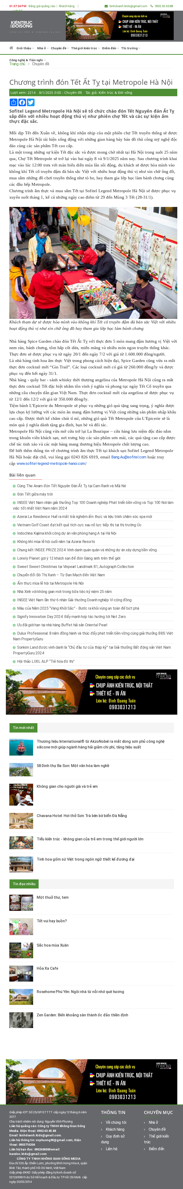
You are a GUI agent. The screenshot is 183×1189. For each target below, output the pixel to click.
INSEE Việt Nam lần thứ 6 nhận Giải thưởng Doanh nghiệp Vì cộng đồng (74, 600)
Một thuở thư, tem (53, 897)
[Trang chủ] (11, 50)
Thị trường (129, 48)
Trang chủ (17, 64)
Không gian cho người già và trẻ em (67, 786)
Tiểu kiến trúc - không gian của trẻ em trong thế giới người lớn (90, 839)
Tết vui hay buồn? (52, 921)
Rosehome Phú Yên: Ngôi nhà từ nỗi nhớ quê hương (80, 991)
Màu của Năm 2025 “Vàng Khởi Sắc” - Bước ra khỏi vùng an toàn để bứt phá (78, 608)
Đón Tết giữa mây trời (35, 494)
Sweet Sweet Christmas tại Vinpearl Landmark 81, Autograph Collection (75, 566)
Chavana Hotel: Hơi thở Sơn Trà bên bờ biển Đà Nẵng (82, 815)
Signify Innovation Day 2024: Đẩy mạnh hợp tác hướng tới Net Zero (71, 616)
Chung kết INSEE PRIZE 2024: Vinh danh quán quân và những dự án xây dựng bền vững (87, 550)
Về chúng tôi (116, 1122)
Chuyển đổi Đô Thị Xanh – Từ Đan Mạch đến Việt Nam (61, 575)
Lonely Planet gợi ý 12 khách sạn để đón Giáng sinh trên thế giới (68, 558)
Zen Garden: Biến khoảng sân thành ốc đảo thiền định (82, 1015)
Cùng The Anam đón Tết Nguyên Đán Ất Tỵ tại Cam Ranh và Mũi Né (71, 486)
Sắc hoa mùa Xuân (53, 945)
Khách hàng (67, 6)
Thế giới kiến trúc (84, 48)
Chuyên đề (59, 48)
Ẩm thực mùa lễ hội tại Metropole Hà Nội (50, 583)
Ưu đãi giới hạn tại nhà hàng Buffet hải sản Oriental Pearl (62, 625)
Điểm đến (109, 48)
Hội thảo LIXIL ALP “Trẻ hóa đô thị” (46, 661)
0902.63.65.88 (163, 6)
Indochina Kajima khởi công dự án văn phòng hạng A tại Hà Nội (66, 533)
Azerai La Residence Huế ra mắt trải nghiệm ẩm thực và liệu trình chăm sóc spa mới (84, 516)
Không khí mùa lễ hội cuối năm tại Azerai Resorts (56, 541)
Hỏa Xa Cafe (47, 968)
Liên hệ (17, 11)
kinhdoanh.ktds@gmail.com (128, 6)
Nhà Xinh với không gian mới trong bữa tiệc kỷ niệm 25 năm (64, 591)
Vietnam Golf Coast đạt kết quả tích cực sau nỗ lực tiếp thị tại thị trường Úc (79, 525)
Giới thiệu (24, 48)
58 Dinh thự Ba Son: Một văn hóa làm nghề (73, 765)
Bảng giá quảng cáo (42, 6)
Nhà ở (42, 48)
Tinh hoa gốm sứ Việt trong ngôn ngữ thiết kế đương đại (85, 859)
